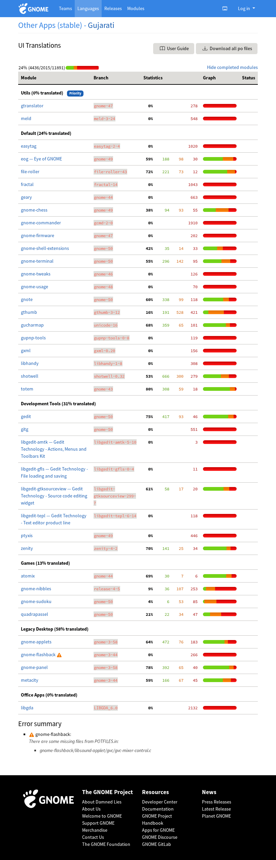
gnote (27, 299)
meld (26, 118)
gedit (26, 416)
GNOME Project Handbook (157, 819)
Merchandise (94, 830)
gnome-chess (34, 210)
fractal (27, 184)
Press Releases (216, 802)
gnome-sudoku (36, 601)
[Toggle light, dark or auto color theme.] (227, 8)
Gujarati (101, 25)
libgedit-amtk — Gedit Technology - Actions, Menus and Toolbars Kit (54, 449)
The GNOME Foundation (106, 844)
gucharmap (32, 325)
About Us (91, 809)
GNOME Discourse (159, 837)
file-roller (30, 172)
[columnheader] (54, 78)
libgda (27, 708)
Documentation (158, 809)
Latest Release (216, 809)
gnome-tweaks (35, 274)
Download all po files (230, 48)
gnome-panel (34, 667)
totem (27, 389)
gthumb (29, 312)
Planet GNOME (216, 816)
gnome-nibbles (36, 589)
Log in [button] (244, 8)
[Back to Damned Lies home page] (34, 8)
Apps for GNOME (158, 830)
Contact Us (93, 837)
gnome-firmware (37, 235)
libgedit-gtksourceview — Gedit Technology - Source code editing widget (54, 496)
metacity (29, 680)
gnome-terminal (37, 261)
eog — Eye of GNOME (41, 159)
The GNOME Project (107, 792)
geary (26, 197)
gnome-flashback (39, 654)
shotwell (29, 376)
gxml (26, 350)
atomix (28, 576)
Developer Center (159, 802)
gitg (24, 429)
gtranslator (32, 106)
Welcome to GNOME (102, 816)
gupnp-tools (33, 338)
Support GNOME (98, 823)
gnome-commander (41, 223)
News (209, 792)
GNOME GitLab (156, 844)
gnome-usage (34, 287)
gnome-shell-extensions (45, 248)
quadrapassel (34, 614)
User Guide (177, 48)
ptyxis (27, 535)
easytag (28, 146)
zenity (27, 548)
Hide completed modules (232, 67)
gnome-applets (36, 642)
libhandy (30, 363)
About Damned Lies (102, 802)
